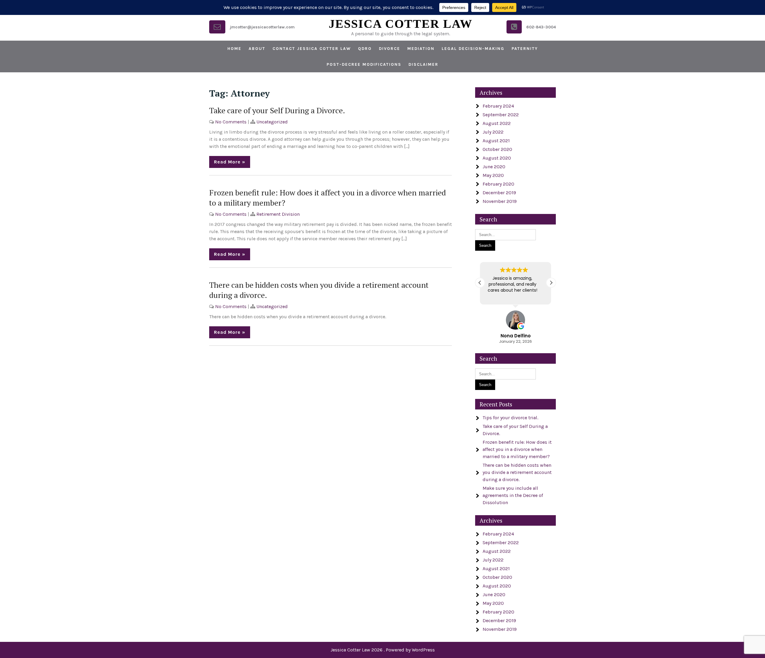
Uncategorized (272, 122)
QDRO (365, 48)
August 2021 (496, 140)
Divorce (389, 48)
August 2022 (497, 123)
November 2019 (500, 201)
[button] (551, 282)
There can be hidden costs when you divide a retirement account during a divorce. (517, 472)
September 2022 (501, 114)
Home (234, 48)
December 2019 (499, 192)
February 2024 (498, 106)
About (257, 48)
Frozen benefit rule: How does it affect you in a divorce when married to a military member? (517, 449)
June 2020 (494, 166)
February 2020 (498, 184)
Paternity (525, 48)
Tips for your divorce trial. (510, 417)
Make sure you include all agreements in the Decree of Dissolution (513, 495)
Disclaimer (423, 64)
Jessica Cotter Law (400, 23)
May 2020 (493, 175)
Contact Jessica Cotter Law (312, 48)
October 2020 (497, 149)
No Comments (231, 122)
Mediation (420, 48)
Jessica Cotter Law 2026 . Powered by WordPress (383, 650)
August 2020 (497, 158)
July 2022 (493, 132)
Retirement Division (278, 214)
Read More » (229, 162)
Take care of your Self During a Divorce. (277, 110)
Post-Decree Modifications (364, 64)
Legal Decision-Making (473, 48)
